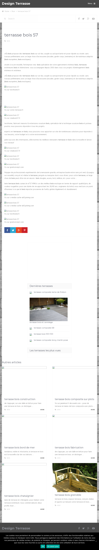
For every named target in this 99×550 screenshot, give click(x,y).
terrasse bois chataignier (19, 495)
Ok (43, 546)
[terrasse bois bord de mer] (24, 430)
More (42, 410)
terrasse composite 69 (44, 328)
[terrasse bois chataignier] (24, 478)
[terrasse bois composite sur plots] (74, 381)
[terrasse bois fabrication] (74, 430)
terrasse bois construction (19, 399)
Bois (13, 11)
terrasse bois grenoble (68, 494)
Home (7, 11)
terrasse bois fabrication (69, 447)
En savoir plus (53, 546)
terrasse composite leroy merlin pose (51, 340)
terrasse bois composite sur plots (74, 399)
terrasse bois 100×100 (43, 334)
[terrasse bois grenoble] (74, 477)
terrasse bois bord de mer (19, 447)
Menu (90, 3)
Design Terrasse (16, 4)
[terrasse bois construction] (24, 381)
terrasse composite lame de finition (50, 292)
